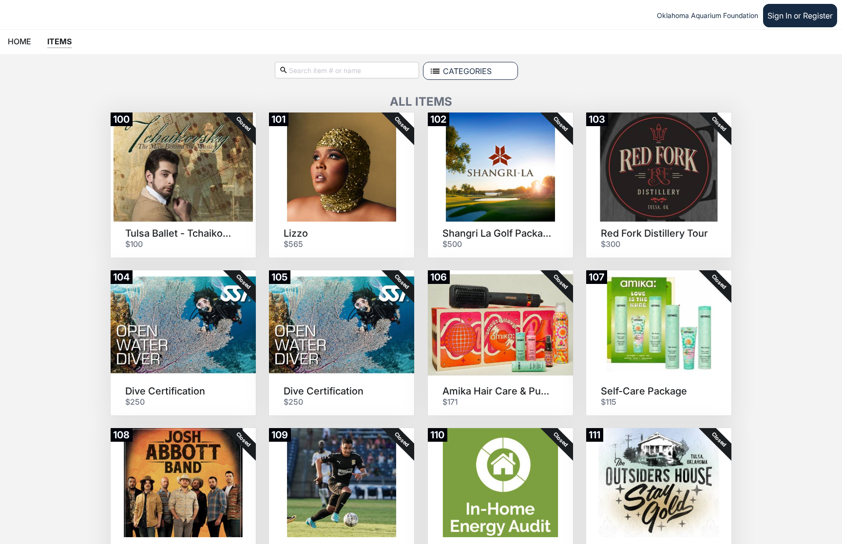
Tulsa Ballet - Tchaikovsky (179, 233)
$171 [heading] (450, 402)
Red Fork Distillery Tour (654, 233)
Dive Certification (165, 391)
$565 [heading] (293, 244)
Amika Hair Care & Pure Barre (497, 391)
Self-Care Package (644, 391)
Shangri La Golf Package (497, 233)
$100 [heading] (134, 244)
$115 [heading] (608, 402)
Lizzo (296, 233)
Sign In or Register (800, 15)
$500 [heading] (452, 244)
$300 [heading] (610, 244)
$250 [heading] (135, 402)
